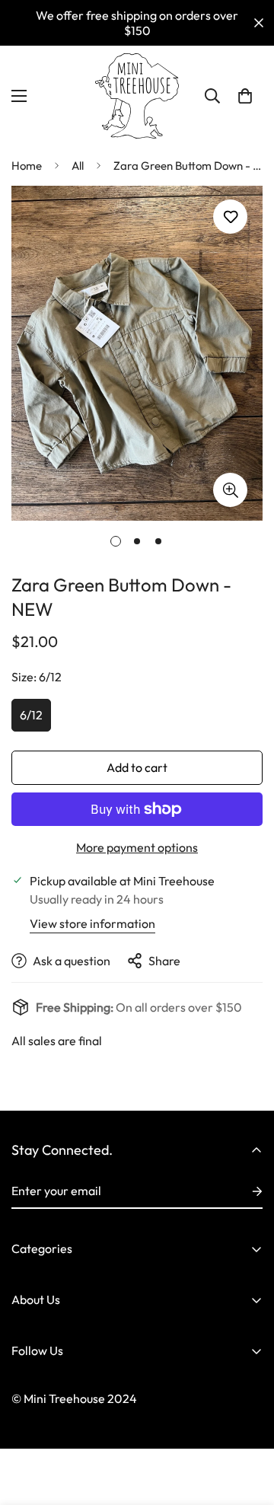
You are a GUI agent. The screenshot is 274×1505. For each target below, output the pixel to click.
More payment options (137, 847)
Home (26, 165)
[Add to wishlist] (230, 216)
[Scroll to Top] (246, 1424)
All (78, 165)
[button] (245, 95)
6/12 (31, 714)
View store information (92, 923)
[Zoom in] (230, 490)
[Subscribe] (245, 1191)
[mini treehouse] (137, 96)
